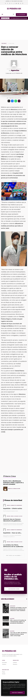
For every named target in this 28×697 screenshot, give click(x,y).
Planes (3, 671)
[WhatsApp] (15, 101)
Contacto (15, 662)
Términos (4, 664)
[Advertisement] (14, 30)
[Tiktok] (14, 3)
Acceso (3, 673)
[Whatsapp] (20, 3)
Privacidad (5, 692)
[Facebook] (7, 3)
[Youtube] (16, 3)
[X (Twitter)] (9, 101)
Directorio (15, 664)
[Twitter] (5, 3)
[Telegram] (18, 3)
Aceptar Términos (17, 692)
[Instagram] (9, 3)
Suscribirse (21, 14)
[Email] (22, 3)
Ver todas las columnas (14, 555)
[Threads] (11, 3)
